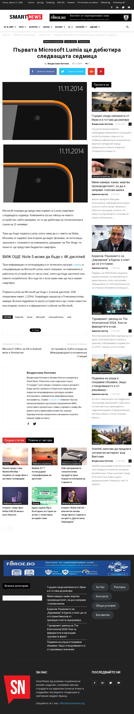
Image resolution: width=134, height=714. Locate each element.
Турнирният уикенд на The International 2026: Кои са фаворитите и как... (110, 322)
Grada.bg (50, 2)
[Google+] (117, 7)
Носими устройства (101, 176)
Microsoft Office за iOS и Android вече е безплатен (21, 350)
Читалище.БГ (119, 2)
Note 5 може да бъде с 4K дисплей (53, 257)
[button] (127, 27)
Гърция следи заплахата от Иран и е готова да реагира (66, 589)
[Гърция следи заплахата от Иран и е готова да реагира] (112, 102)
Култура (33, 27)
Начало (6, 34)
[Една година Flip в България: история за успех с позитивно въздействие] (44, 496)
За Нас (100, 587)
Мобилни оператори (12, 503)
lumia (29, 317)
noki (69, 317)
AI (69, 27)
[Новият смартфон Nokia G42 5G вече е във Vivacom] (15, 496)
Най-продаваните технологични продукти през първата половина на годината (73, 475)
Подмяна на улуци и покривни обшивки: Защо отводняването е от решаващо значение (66, 646)
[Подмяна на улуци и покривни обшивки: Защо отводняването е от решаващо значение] (112, 364)
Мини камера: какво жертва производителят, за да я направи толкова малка (111, 186)
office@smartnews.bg (72, 703)
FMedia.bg (105, 2)
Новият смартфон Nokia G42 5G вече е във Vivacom (13, 511)
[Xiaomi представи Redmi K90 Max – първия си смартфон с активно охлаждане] (15, 456)
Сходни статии (14, 440)
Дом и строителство (102, 372)
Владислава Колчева (58, 63)
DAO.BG (61, 2)
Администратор (100, 194)
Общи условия (106, 605)
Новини (71, 2)
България (97, 110)
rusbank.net (54, 400)
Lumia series (45, 34)
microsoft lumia (56, 317)
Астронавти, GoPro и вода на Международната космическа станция (68, 352)
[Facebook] (111, 7)
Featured (19, 317)
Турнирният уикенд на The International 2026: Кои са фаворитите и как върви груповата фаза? (62, 631)
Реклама (119, 587)
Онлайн (80, 27)
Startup (36, 503)
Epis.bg (40, 2)
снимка (77, 264)
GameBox (97, 313)
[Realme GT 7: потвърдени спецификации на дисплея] (44, 456)
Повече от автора (40, 440)
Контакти (102, 596)
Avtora (31, 2)
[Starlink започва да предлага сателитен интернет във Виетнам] (112, 435)
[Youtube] (129, 7)
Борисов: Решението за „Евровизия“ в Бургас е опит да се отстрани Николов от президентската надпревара (67, 615)
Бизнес (59, 27)
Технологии (84, 41)
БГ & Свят (8, 27)
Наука (46, 27)
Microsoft (40, 317)
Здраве (93, 27)
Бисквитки (103, 615)
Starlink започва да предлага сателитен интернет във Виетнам (111, 452)
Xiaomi (6, 463)
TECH (21, 27)
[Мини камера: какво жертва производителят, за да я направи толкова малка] (112, 168)
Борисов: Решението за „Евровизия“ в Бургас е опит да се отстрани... (111, 259)
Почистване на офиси (87, 2)
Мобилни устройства (24, 34)
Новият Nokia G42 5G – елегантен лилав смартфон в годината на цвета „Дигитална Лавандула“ (73, 514)
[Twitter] (123, 7)
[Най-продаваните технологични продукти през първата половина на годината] (74, 456)
